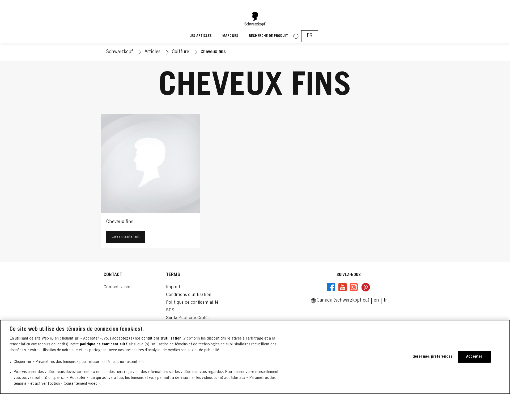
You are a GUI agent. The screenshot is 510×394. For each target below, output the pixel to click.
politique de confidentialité (104, 344)
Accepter (474, 357)
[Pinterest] (365, 287)
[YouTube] (342, 287)
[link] (376, 300)
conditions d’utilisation (161, 339)
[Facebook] (331, 287)
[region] (255, 357)
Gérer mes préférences (432, 357)
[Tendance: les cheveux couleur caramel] (150, 182)
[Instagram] (353, 287)
